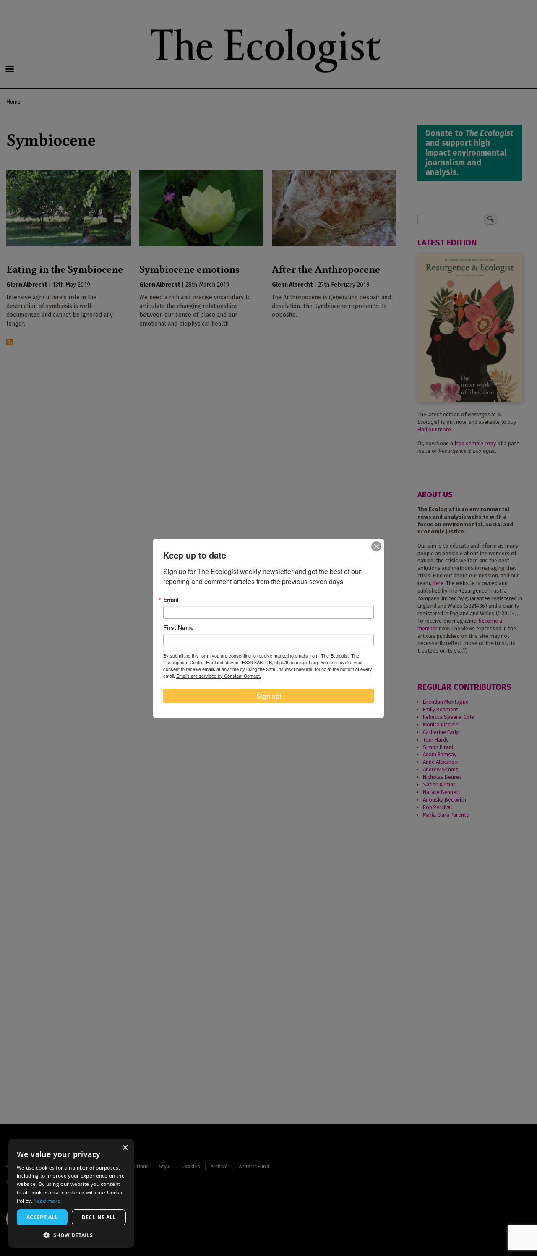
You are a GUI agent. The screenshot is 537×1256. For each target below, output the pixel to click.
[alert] (71, 1193)
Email (171, 600)
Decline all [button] (99, 1217)
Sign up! (268, 696)
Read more (47, 1200)
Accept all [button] (42, 1217)
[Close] (376, 546)
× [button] (125, 1148)
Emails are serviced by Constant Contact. (218, 675)
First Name (178, 627)
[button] (71, 1235)
